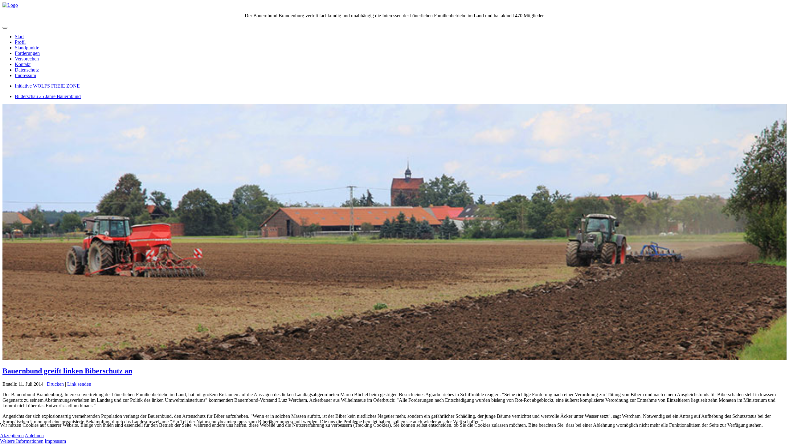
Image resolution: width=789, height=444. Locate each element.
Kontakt (23, 64)
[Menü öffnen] (4, 28)
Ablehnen (34, 435)
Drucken (56, 384)
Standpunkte (27, 47)
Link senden (79, 384)
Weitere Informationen (21, 441)
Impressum (25, 75)
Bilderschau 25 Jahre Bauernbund (48, 96)
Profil (20, 42)
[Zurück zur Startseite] (10, 5)
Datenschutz (27, 69)
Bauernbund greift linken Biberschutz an (67, 371)
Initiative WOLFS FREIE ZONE (47, 85)
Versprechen (27, 58)
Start (19, 36)
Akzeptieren (12, 435)
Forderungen (27, 53)
